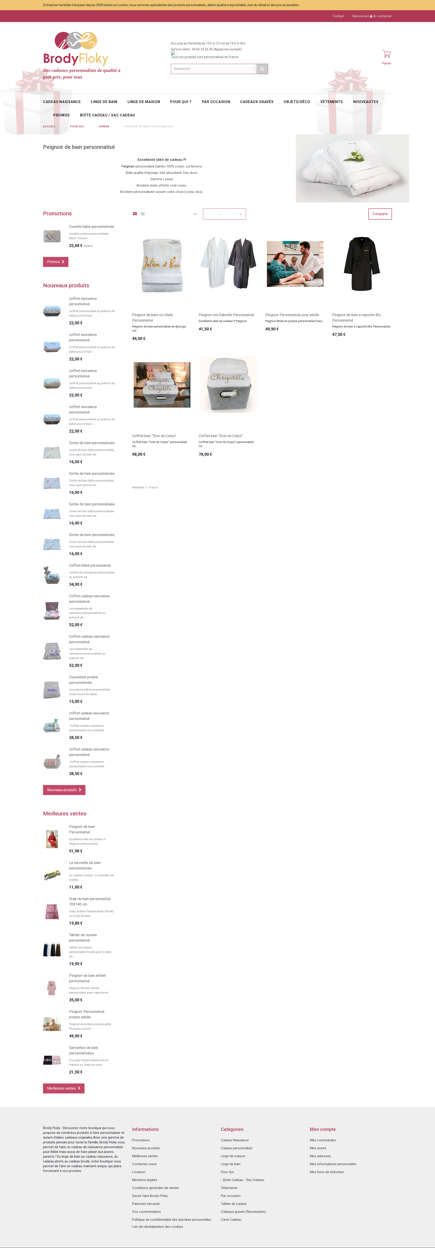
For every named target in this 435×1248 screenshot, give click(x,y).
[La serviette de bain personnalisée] (52, 875)
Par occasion (231, 1196)
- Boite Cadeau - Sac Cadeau (242, 1180)
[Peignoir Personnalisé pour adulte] (295, 264)
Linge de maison (233, 1156)
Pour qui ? (180, 102)
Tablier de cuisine (233, 1204)
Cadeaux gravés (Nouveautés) (243, 1212)
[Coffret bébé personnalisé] (52, 575)
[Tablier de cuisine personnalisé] (52, 950)
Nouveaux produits (66, 285)
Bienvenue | (372, 16)
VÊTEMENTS (331, 102)
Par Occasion (216, 102)
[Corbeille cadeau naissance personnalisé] (52, 611)
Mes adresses (320, 1156)
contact (338, 16)
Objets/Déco (297, 102)
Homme (104, 126)
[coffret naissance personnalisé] (52, 311)
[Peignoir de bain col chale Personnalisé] (162, 264)
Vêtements (229, 1188)
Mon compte (323, 1129)
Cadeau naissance (62, 102)
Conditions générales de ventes (155, 1188)
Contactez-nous (144, 1164)
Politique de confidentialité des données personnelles (171, 1220)
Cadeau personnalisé (236, 1148)
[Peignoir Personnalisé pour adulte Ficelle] (52, 1024)
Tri (195, 214)
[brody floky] (77, 48)
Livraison (138, 1172)
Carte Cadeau (231, 1220)
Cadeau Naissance (235, 1140)
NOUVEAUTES (365, 102)
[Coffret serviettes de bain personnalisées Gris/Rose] (52, 1060)
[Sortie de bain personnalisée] (52, 453)
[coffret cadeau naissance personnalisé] (52, 726)
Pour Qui (77, 126)
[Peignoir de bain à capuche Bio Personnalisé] (362, 264)
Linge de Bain (104, 102)
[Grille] (135, 214)
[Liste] (142, 214)
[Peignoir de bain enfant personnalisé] (52, 988)
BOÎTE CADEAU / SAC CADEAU (107, 115)
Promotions (57, 213)
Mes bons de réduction (327, 1172)
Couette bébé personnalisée (91, 226)
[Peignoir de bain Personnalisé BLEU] (52, 839)
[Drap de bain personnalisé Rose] (52, 911)
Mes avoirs (318, 1148)
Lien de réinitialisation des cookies (157, 1227)
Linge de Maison (144, 102)
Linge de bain (230, 1164)
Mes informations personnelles (333, 1164)
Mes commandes (323, 1140)
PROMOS (61, 115)
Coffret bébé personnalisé (90, 565)
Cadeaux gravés (256, 102)
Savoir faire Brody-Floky (150, 1196)
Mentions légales (144, 1180)
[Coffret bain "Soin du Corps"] (162, 385)
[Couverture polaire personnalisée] (52, 690)
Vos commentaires (146, 1212)
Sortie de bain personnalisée (92, 443)
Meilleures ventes (65, 813)
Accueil (49, 126)
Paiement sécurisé (146, 1204)
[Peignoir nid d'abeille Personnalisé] (229, 264)
